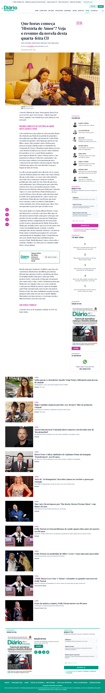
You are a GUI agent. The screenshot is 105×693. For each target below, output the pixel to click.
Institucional (50, 682)
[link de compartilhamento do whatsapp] (7, 210)
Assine (27, 682)
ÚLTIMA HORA (43, 10)
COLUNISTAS (94, 10)
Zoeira (79, 23)
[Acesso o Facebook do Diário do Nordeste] (39, 652)
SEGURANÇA (67, 10)
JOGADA (74, 10)
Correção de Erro (94, 682)
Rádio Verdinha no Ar (19, 2)
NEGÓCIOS (81, 10)
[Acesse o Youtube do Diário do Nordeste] (47, 652)
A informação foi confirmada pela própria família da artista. (49, 606)
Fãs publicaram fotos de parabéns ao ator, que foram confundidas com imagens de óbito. (57, 434)
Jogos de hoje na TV (52, 2)
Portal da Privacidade (80, 682)
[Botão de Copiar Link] (7, 224)
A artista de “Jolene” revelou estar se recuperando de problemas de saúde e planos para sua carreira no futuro (62, 533)
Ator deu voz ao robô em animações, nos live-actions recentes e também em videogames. (57, 459)
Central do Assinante (37, 682)
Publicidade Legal (88, 2)
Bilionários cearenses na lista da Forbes (36, 2)
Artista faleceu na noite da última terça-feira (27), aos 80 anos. (50, 509)
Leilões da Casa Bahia (75, 2)
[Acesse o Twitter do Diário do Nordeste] (43, 652)
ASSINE (101, 6)
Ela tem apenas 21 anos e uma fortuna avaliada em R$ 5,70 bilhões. (51, 385)
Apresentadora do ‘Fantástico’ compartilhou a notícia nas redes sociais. (52, 409)
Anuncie (7, 682)
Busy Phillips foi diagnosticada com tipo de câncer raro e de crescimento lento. (54, 484)
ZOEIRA (87, 10)
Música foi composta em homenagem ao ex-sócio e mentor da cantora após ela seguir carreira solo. (59, 583)
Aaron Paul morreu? (64, 2)
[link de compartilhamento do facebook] (7, 214)
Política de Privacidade (80, 231)
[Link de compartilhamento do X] (7, 219)
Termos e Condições (90, 229)
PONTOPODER (59, 10)
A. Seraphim (30, 46)
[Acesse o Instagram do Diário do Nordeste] (35, 652)
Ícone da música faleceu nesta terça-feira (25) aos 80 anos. (49, 556)
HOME (36, 10)
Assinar (76, 348)
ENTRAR (93, 6)
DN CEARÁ (51, 10)
